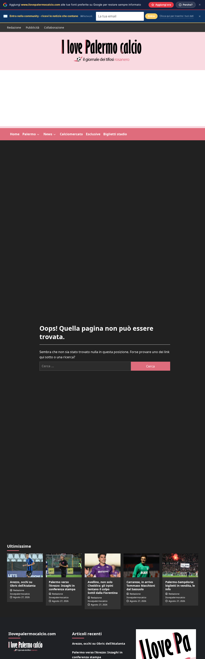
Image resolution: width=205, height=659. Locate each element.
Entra (151, 16)
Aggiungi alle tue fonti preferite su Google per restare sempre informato (75, 4)
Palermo (29, 134)
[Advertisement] (102, 98)
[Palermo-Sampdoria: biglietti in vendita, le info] (180, 565)
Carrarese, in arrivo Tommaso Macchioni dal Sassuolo (141, 585)
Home (14, 134)
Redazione (14, 27)
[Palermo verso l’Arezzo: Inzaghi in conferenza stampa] (64, 565)
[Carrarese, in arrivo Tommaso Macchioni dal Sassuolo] (141, 565)
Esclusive (93, 134)
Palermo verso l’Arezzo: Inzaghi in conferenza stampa (62, 585)
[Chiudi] (200, 5)
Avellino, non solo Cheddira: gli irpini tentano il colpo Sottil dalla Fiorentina (103, 587)
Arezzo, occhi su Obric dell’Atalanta (22, 583)
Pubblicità (32, 27)
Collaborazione (54, 27)
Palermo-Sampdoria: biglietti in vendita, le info (180, 585)
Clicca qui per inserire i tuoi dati (177, 16)
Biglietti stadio (115, 134)
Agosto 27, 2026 (21, 597)
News (47, 134)
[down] (38, 134)
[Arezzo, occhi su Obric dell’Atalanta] (25, 565)
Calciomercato (71, 134)
